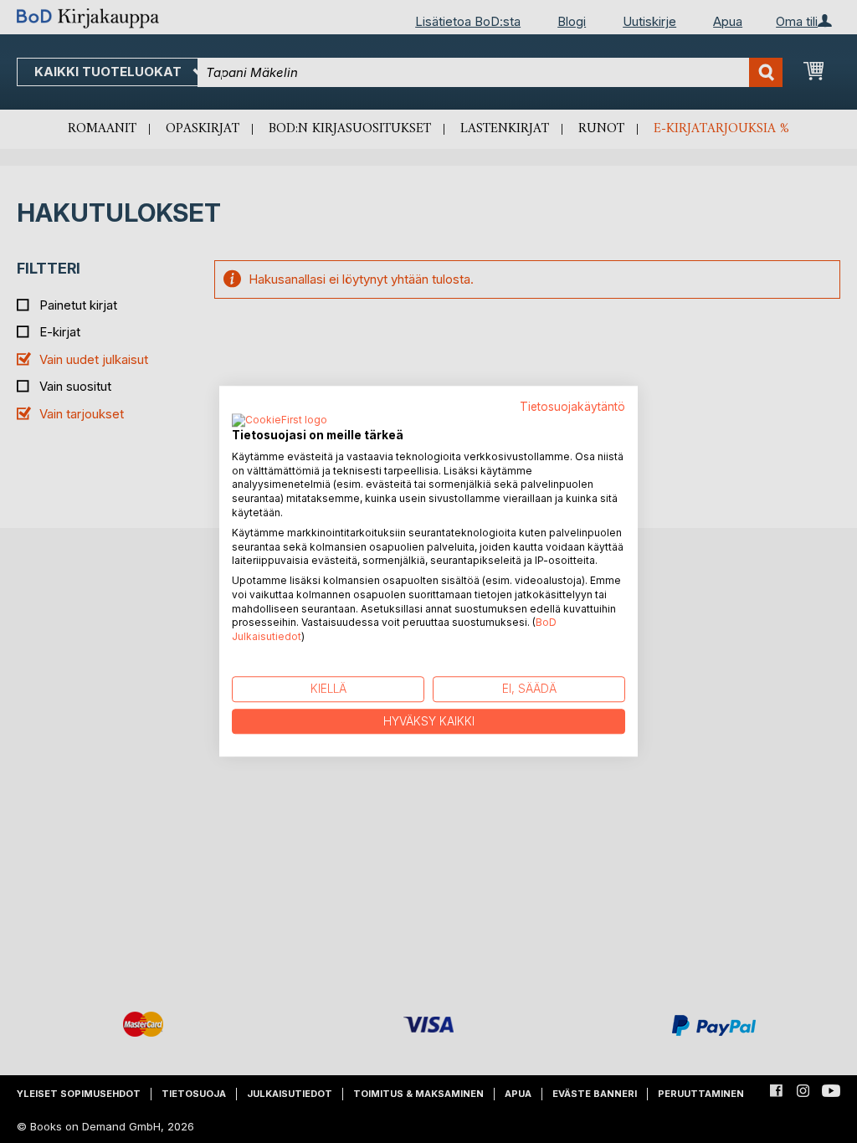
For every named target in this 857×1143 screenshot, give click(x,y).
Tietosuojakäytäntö (572, 406)
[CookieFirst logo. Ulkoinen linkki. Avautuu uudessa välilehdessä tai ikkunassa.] (279, 420)
